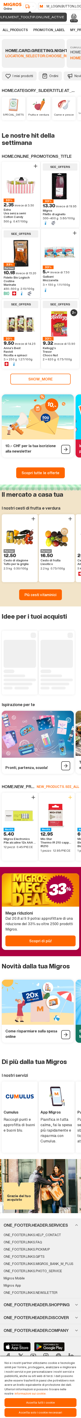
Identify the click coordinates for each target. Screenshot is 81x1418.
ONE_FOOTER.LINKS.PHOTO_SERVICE (33, 1271)
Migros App (12, 1285)
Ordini (53, 75)
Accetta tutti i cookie (40, 1402)
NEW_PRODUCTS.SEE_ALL (58, 787)
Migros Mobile (14, 1278)
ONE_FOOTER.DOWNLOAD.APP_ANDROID (49, 1346)
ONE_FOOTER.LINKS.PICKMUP (27, 1249)
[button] (40, 1225)
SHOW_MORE (40, 379)
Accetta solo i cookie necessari (40, 1412)
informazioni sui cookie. (30, 1393)
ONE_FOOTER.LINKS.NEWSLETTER (30, 1292)
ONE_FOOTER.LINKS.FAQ (23, 1242)
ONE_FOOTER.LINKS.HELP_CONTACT (32, 1235)
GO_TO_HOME (12, 6)
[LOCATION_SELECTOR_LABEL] (30, 6)
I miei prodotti (23, 75)
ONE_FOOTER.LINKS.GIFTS (24, 1256)
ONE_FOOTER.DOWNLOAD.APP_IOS (17, 1346)
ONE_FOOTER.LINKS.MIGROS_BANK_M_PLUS (38, 1263)
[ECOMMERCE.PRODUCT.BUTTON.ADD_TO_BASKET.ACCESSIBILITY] (35, 166)
